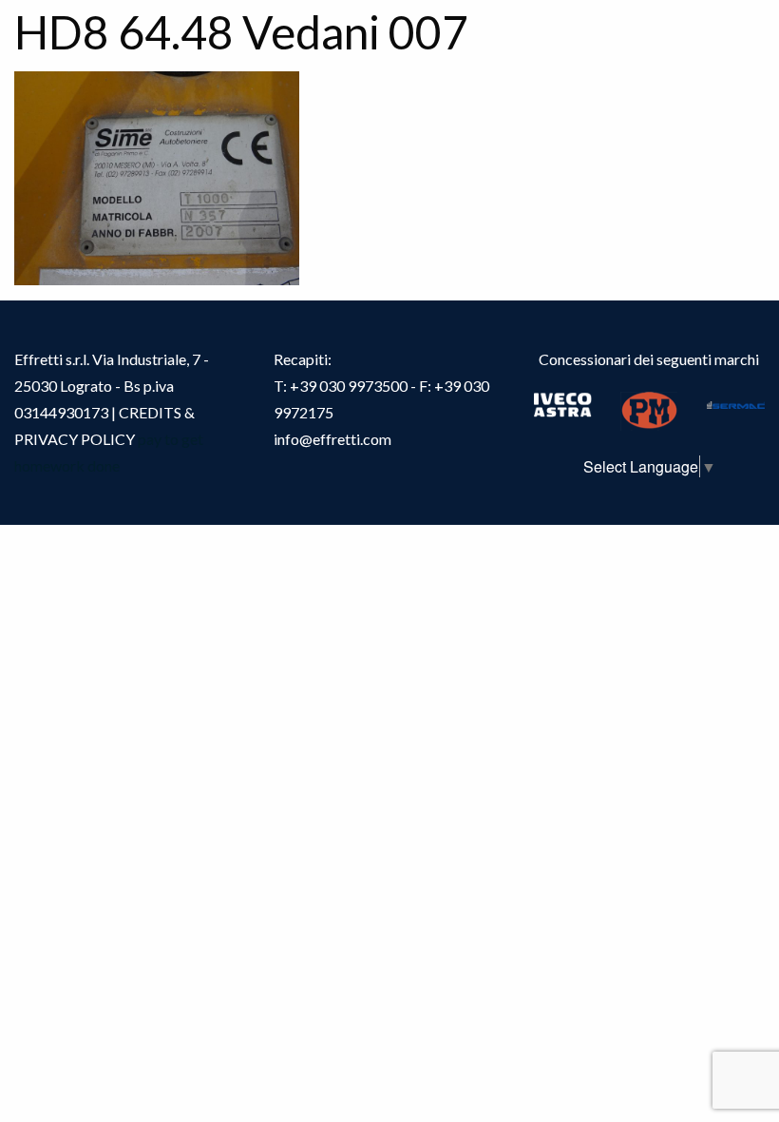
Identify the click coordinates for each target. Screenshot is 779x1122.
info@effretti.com (332, 439)
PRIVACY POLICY (74, 439)
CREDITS (151, 412)
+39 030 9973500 (349, 386)
